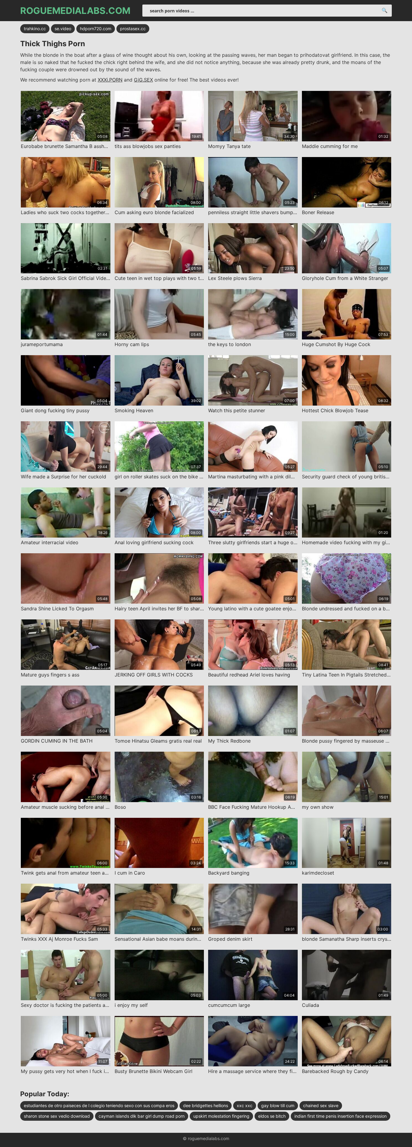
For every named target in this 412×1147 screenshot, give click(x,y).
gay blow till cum (277, 1105)
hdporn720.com (95, 28)
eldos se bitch (272, 1116)
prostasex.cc (133, 28)
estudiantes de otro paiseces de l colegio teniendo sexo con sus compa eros (99, 1105)
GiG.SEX (143, 80)
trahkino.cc (35, 28)
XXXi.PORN (110, 80)
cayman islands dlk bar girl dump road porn (142, 1116)
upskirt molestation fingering (221, 1116)
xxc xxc (244, 1105)
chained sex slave (320, 1105)
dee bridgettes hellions (205, 1105)
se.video (63, 28)
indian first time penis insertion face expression (340, 1116)
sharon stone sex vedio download (57, 1116)
